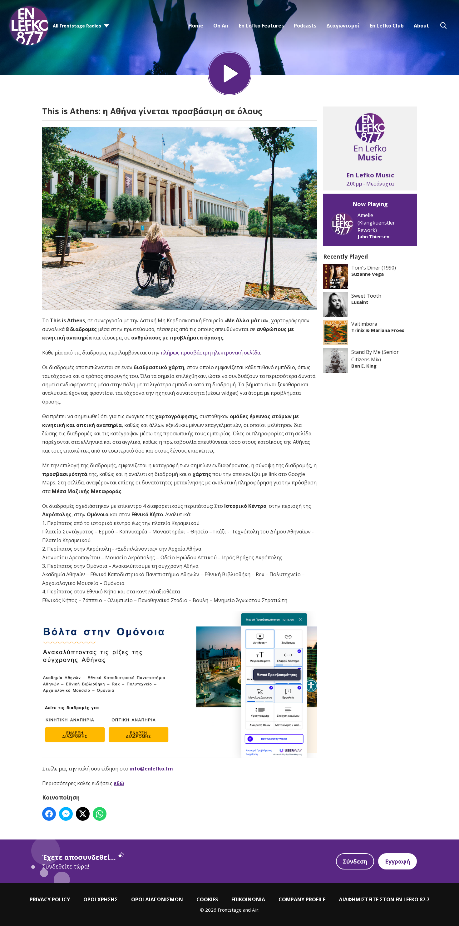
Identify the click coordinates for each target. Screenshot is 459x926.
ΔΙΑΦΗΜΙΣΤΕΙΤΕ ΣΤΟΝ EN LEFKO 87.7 (384, 899)
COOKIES (207, 899)
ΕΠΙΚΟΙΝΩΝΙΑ (248, 899)
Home (195, 25)
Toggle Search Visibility (443, 25)
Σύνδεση (355, 861)
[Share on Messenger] (66, 814)
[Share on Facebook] (49, 814)
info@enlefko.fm (151, 768)
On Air (221, 25)
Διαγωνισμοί (343, 25)
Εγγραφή (397, 861)
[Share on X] (83, 814)
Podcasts (305, 25)
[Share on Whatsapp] (99, 814)
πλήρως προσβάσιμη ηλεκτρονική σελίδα (210, 352)
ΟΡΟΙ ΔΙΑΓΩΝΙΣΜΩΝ (157, 899)
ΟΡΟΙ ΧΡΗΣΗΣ (100, 899)
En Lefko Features (261, 25)
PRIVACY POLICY (50, 899)
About (421, 25)
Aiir (255, 910)
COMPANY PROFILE (302, 899)
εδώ (119, 783)
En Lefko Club (387, 25)
